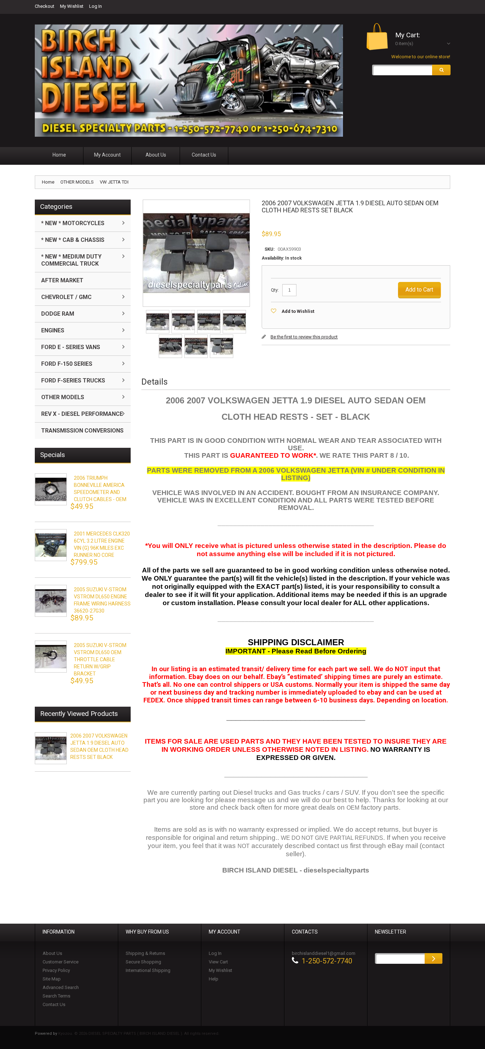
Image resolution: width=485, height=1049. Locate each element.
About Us (52, 953)
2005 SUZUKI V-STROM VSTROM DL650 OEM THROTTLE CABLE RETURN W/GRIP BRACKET (100, 659)
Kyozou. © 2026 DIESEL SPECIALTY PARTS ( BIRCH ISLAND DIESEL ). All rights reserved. (138, 1033)
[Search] (441, 70)
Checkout (44, 6)
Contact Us (54, 1004)
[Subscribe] (433, 958)
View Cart (218, 961)
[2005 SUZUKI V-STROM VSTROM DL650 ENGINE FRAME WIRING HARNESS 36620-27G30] (51, 601)
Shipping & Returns (145, 953)
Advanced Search (61, 987)
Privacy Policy (56, 970)
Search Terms (56, 996)
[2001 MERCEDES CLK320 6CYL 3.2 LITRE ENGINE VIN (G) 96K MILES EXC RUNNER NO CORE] (51, 545)
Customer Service (60, 961)
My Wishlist (71, 6)
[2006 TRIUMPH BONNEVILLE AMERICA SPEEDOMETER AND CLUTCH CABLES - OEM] (51, 489)
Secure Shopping (143, 961)
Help (213, 979)
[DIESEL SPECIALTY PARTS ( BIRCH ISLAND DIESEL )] (189, 81)
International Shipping (148, 970)
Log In (95, 6)
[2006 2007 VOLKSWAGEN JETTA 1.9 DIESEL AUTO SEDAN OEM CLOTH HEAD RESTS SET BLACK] (158, 312)
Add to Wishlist (298, 311)
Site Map (52, 979)
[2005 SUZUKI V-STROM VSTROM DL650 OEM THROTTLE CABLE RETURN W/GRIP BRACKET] (51, 657)
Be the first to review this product (304, 336)
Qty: (275, 290)
